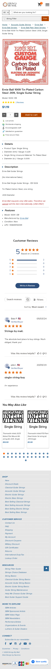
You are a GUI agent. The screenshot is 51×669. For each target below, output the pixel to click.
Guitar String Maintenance (16, 590)
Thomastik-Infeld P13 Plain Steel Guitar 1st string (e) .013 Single (37, 436)
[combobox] (35, 307)
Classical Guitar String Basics (17, 579)
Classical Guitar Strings (15, 488)
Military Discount (12, 544)
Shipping (9, 530)
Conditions (25, 649)
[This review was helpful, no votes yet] (38, 353)
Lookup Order (11, 558)
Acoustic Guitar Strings (21, 25)
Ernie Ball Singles (9, 28)
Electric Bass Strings (14, 498)
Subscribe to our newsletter (17, 640)
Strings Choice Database (15, 572)
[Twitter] (10, 644)
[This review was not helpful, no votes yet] (43, 353)
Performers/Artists (13, 622)
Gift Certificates (11, 548)
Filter (45, 19)
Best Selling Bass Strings (16, 512)
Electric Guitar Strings (14, 495)
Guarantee (6, 649)
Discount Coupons (13, 541)
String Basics (10, 576)
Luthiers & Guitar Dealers (16, 629)
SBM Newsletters (12, 618)
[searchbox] (15, 299)
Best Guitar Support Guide (16, 597)
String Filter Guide (13, 569)
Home (4, 25)
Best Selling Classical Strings (17, 502)
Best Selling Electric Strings (17, 509)
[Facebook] (6, 644)
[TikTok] (20, 644)
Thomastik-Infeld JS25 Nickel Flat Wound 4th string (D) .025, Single (12, 436)
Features (10, 210)
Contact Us (10, 523)
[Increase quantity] (16, 115)
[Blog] (30, 644)
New (7, 481)
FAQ (7, 526)
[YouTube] (25, 644)
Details (9, 144)
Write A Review (27, 285)
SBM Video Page (12, 615)
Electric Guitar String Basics (17, 587)
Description (11, 167)
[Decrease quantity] (4, 115)
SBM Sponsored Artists (15, 611)
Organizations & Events (15, 625)
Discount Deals (11, 484)
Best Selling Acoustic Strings (17, 505)
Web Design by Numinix (11, 655)
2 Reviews (20, 102)
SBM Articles (10, 608)
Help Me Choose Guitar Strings (18, 594)
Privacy (15, 649)
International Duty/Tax (14, 555)
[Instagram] (15, 644)
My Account (10, 537)
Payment (8, 534)
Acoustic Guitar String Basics (17, 583)
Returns (8, 551)
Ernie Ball (39, 25)
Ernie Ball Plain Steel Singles (33, 28)
